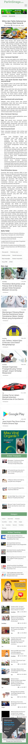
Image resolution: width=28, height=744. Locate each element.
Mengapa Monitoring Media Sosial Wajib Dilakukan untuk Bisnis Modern (18, 693)
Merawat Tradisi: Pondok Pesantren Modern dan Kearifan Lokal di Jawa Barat (16, 506)
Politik (15, 521)
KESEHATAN (12, 16)
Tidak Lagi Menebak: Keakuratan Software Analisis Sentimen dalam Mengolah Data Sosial (15, 574)
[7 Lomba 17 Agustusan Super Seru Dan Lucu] (7, 662)
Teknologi (4, 528)
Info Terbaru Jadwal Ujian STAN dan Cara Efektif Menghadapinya (12, 343)
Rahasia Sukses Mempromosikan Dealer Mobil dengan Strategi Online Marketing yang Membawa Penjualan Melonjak (18, 682)
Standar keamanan (17, 255)
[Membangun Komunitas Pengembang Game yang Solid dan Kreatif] (7, 703)
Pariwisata (17, 518)
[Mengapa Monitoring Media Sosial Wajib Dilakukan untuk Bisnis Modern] (7, 694)
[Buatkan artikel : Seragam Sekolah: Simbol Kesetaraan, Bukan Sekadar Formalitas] (7, 609)
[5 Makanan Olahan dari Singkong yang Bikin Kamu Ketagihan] (5, 480)
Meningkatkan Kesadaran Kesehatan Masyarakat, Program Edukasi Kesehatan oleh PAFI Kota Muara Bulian (13, 247)
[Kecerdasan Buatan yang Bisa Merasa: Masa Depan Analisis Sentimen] (4, 551)
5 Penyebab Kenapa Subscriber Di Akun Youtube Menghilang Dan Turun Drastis (16, 472)
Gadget (20, 521)
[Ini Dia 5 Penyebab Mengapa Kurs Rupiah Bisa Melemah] (5, 488)
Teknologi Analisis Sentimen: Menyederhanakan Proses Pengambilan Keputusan (16, 544)
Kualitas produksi (6, 255)
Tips (3, 393)
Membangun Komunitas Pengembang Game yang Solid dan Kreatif (18, 703)
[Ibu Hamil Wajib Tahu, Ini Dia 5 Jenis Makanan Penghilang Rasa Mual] (5, 497)
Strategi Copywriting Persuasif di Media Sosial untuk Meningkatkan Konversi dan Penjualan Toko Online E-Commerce (18, 641)
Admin (22, 25)
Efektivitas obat (14, 252)
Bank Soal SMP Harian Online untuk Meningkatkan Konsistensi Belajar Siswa (18, 652)
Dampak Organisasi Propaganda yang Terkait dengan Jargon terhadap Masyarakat (12, 370)
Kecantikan (4, 521)
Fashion (4, 518)
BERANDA (4, 16)
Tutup (24, 717)
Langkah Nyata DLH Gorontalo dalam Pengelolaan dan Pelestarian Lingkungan (13, 242)
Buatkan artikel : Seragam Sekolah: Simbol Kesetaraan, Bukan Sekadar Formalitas (18, 608)
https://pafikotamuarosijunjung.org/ (15, 199)
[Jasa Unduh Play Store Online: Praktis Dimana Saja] (14, 413)
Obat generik (5, 252)
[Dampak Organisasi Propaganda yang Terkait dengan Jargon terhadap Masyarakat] (14, 359)
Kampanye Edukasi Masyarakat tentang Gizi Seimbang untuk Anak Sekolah (12, 238)
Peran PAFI (4, 262)
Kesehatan (8, 525)
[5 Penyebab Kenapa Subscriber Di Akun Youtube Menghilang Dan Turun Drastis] (5, 471)
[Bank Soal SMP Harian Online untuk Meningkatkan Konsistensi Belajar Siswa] (7, 653)
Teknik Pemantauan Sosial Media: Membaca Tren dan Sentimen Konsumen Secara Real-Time (17, 567)
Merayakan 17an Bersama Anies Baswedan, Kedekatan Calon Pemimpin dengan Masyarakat (16, 462)
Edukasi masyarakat (17, 258)
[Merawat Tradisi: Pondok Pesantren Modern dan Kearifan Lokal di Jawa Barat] (5, 506)
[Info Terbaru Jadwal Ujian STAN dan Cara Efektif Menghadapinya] (14, 333)
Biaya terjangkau (6, 258)
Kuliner (10, 521)
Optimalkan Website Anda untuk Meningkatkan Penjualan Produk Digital (18, 670)
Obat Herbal (10, 518)
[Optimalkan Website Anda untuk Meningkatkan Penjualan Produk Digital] (7, 671)
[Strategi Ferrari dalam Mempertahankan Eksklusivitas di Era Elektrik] (14, 386)
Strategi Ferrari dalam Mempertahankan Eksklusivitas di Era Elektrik (13, 397)
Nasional (15, 525)
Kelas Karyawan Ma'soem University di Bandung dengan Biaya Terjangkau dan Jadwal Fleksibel (12, 234)
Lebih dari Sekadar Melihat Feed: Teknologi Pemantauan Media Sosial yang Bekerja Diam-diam (16, 537)
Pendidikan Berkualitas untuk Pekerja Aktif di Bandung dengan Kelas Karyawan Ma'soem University (13, 287)
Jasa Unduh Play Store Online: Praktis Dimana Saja (13, 422)
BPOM (11, 262)
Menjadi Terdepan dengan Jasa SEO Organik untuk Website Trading (18, 629)
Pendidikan (4, 281)
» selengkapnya (5, 292)
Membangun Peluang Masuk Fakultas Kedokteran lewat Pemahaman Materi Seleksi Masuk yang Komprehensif (13, 315)
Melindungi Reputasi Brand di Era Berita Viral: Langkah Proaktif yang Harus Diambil (16, 558)
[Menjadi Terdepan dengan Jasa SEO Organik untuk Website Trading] (7, 630)
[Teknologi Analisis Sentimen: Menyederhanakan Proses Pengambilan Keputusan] (4, 543)
